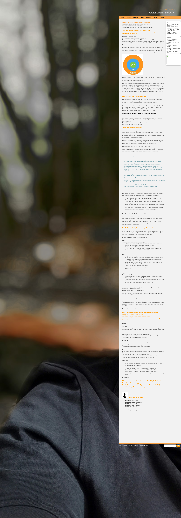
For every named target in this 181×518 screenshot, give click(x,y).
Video (175, 24)
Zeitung (168, 34)
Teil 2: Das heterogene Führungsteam (133, 402)
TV (167, 24)
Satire (178, 29)
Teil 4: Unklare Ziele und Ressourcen (133, 405)
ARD (168, 30)
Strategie (141, 25)
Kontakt (155, 17)
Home (122, 17)
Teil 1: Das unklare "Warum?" (132, 400)
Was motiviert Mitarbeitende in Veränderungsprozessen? (172, 40)
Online (172, 24)
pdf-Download (139, 410)
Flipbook (150, 410)
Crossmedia (138, 25)
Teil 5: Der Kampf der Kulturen (132, 406)
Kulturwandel (172, 30)
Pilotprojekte (175, 28)
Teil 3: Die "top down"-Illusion (132, 403)
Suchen (178, 445)
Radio (178, 24)
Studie (168, 29)
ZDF (169, 24)
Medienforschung (173, 29)
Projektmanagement (170, 33)
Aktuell (129, 17)
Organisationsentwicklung (131, 25)
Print (176, 33)
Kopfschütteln (169, 25)
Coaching (162, 17)
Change (125, 25)
